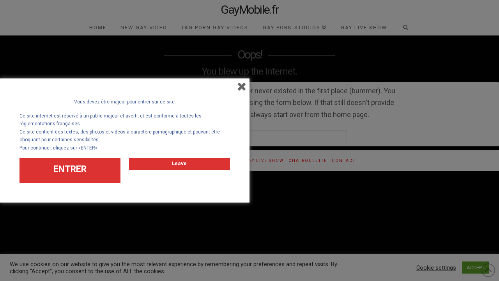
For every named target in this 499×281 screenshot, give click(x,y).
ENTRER (70, 169)
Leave (179, 163)
